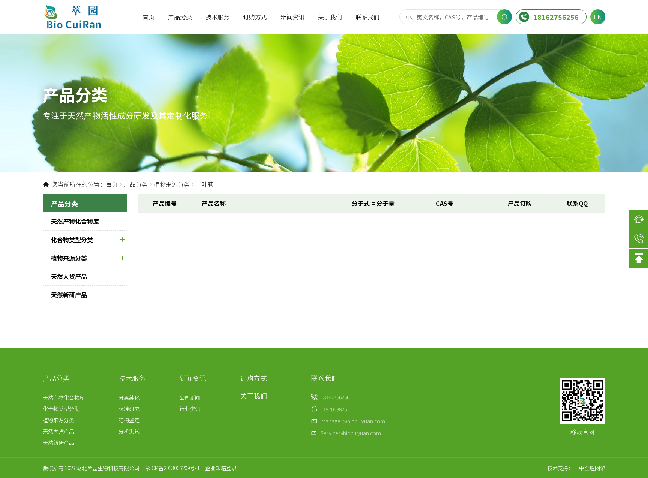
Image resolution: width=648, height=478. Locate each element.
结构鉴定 (129, 420)
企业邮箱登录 (221, 468)
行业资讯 (189, 408)
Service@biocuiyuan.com (351, 433)
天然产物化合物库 (75, 221)
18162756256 (556, 17)
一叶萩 (205, 184)
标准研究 (129, 408)
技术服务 (218, 16)
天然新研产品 (69, 294)
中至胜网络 (592, 468)
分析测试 (129, 431)
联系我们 (368, 16)
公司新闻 (189, 397)
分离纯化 (129, 397)
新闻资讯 (292, 16)
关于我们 (330, 16)
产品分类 (180, 16)
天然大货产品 (69, 276)
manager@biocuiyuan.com (353, 421)
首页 (148, 16)
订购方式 (255, 16)
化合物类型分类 (72, 239)
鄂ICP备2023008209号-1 (172, 468)
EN (598, 16)
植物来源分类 (172, 184)
